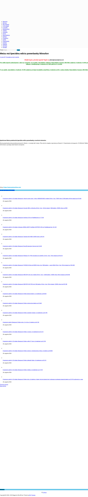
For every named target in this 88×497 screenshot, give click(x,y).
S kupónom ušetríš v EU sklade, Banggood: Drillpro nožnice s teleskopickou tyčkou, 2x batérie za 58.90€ (28, 350)
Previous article (4, 384)
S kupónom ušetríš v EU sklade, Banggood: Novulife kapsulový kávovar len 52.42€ (22, 246)
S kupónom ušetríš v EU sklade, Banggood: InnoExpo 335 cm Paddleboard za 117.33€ (23, 217)
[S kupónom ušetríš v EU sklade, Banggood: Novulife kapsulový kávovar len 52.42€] (5, 243)
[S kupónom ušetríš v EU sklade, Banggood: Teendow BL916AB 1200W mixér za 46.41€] (5, 234)
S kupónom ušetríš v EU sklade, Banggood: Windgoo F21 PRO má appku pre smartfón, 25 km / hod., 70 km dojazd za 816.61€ (33, 255)
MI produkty (6, 24)
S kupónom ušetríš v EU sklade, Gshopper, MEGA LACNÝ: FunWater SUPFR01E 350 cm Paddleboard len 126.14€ (30, 227)
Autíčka (5, 43)
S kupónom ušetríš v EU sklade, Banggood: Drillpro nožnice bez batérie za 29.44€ (22, 303)
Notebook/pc (6, 29)
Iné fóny (5, 46)
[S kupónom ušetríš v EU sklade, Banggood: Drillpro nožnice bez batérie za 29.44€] (5, 300)
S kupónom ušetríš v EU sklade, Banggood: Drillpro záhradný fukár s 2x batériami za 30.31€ (24, 360)
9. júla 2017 (3, 57)
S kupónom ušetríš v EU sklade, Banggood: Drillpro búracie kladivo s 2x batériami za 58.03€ (24, 293)
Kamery (5, 36)
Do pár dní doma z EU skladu (7, 190)
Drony (4, 33)
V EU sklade (6, 26)
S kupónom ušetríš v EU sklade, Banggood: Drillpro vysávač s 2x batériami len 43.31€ (23, 331)
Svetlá (4, 39)
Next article (3, 386)
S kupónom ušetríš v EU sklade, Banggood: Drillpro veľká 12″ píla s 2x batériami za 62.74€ (24, 341)
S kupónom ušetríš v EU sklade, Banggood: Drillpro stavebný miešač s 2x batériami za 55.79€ (25, 312)
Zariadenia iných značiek (12, 57)
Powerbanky (6, 41)
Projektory (5, 38)
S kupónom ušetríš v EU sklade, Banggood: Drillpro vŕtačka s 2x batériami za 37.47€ (23, 370)
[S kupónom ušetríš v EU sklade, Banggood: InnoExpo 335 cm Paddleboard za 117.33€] (5, 215)
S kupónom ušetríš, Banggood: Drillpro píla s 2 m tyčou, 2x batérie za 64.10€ (21, 322)
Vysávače (5, 32)
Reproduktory (6, 35)
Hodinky (5, 44)
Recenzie (5, 21)
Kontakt (5, 47)
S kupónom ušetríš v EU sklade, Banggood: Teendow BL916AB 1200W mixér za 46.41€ (23, 236)
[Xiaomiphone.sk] (44, 10)
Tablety (5, 30)
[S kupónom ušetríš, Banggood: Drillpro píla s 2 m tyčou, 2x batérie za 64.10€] (5, 320)
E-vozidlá (5, 27)
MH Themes (32, 495)
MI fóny (5, 23)
